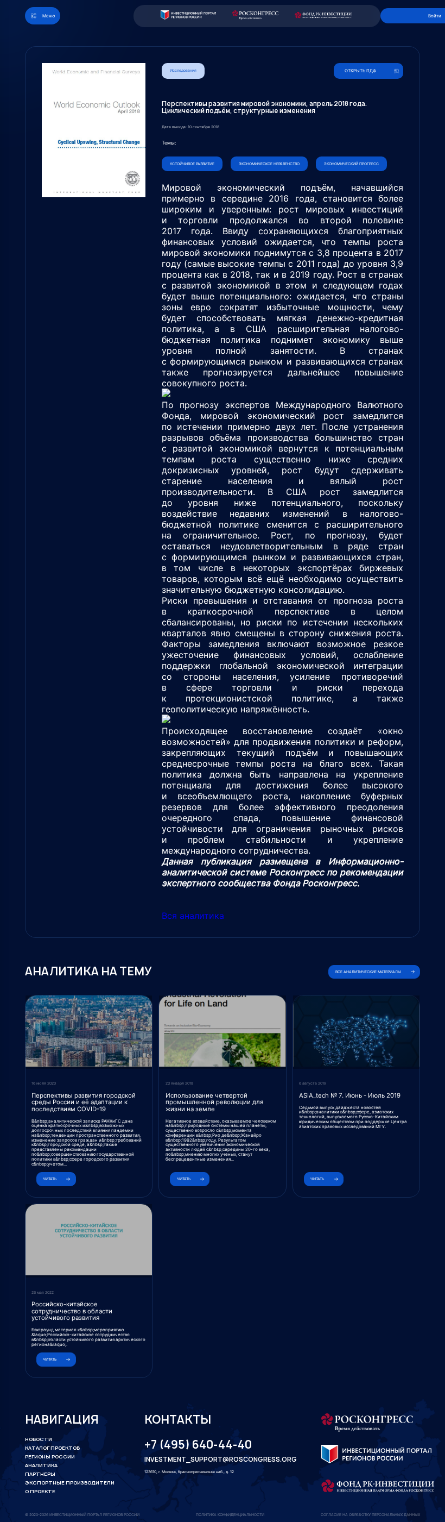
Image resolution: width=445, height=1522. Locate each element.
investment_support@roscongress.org (213, 1459)
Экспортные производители (70, 1482)
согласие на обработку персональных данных (370, 1514)
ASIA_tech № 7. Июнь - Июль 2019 (349, 1095)
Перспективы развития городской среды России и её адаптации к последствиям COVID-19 (83, 1102)
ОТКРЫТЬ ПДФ (360, 70)
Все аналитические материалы (368, 971)
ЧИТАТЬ (49, 1178)
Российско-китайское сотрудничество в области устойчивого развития (71, 1310)
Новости (38, 1439)
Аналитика (41, 1465)
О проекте (40, 1491)
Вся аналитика (193, 915)
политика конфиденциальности (230, 1514)
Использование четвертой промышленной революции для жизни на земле (214, 1102)
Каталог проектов (52, 1447)
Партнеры (40, 1473)
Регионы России (50, 1456)
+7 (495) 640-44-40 (198, 1444)
